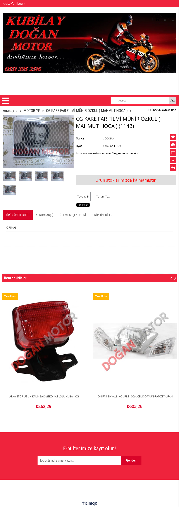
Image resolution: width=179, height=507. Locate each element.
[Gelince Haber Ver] (173, 167)
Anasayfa (8, 3)
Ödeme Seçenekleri (73, 215)
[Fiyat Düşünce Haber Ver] (173, 160)
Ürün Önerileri (103, 215)
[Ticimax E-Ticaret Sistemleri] (89, 504)
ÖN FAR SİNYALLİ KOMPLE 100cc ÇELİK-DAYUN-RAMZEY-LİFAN (135, 396)
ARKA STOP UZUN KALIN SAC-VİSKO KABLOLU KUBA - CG (44, 396)
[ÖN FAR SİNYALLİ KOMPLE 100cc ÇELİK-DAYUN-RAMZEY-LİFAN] (135, 341)
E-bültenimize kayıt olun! (89, 448)
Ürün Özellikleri (17, 215)
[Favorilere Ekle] (173, 137)
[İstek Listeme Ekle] (173, 144)
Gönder (131, 460)
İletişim (20, 3)
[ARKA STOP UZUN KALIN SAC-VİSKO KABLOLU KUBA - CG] (44, 341)
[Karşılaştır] (173, 152)
